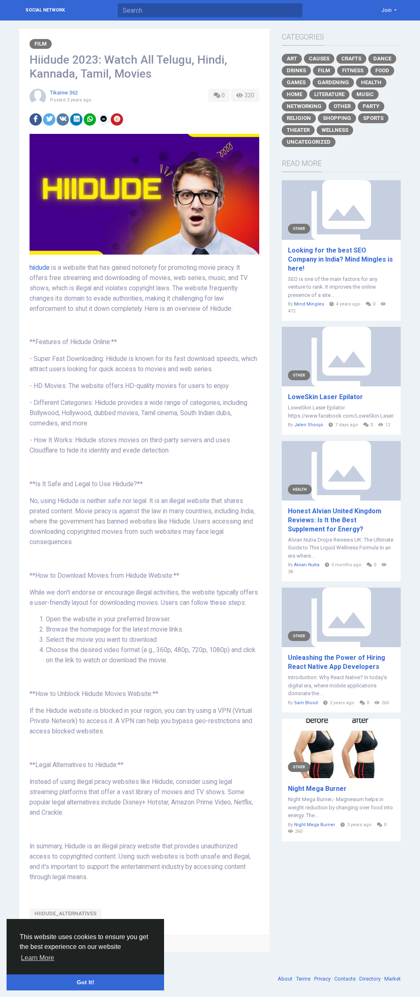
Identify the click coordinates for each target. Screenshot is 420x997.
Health (371, 82)
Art (292, 58)
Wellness (335, 130)
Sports (373, 118)
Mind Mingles (309, 304)
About (286, 979)
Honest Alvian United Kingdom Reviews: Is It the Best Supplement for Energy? (334, 520)
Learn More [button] (37, 957)
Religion (299, 118)
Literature (329, 94)
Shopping (337, 118)
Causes (319, 58)
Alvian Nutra (307, 564)
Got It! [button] (85, 982)
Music (365, 94)
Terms (304, 979)
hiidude (40, 267)
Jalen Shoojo (308, 424)
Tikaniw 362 (64, 93)
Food (382, 70)
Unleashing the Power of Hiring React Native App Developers (336, 662)
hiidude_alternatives (65, 913)
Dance (382, 58)
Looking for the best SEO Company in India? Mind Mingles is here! (340, 259)
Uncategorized (309, 142)
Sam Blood (306, 702)
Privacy (323, 979)
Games (296, 82)
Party (371, 106)
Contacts (345, 979)
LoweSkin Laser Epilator (325, 397)
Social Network (45, 10)
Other (342, 106)
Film (40, 44)
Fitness (352, 70)
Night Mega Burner (317, 789)
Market (392, 979)
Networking (304, 106)
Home (294, 94)
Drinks (296, 70)
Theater (298, 130)
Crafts (351, 58)
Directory (370, 979)
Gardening (333, 82)
